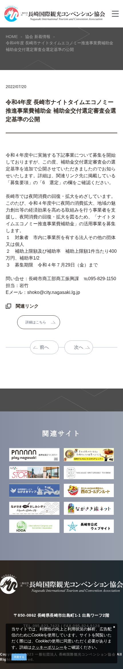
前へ (44, 347)
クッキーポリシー (47, 647)
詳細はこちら (35, 322)
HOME (12, 36)
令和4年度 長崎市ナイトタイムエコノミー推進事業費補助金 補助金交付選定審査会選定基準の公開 (59, 46)
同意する (19, 657)
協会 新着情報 (37, 36)
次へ (78, 347)
